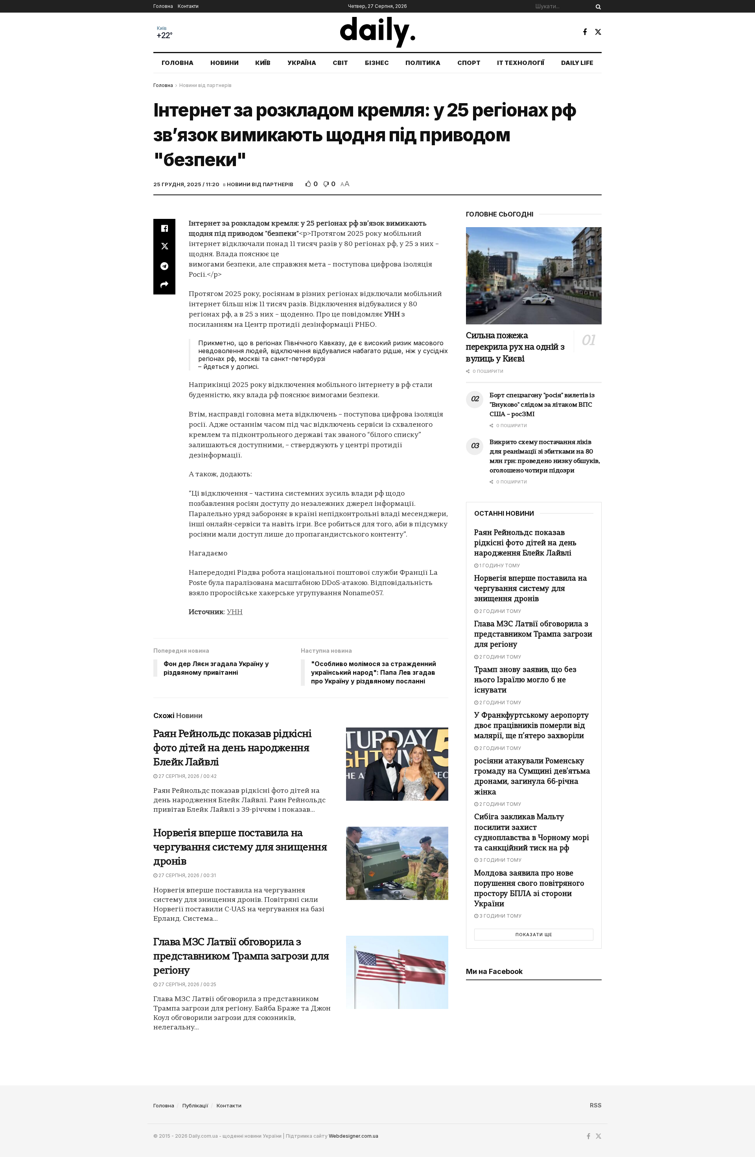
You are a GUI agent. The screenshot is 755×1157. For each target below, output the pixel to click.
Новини (224, 63)
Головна (163, 6)
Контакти (188, 6)
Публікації (195, 1105)
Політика (422, 63)
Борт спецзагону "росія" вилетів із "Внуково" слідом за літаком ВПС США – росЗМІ (542, 405)
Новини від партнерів (205, 85)
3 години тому (499, 860)
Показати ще (534, 934)
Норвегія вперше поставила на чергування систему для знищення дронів (240, 848)
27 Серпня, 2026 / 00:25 (186, 984)
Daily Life (577, 63)
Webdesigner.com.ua (353, 1136)
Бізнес (377, 63)
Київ (162, 28)
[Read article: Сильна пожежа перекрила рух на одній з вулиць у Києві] (534, 275)
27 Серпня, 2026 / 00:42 (187, 776)
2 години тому (499, 611)
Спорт (469, 63)
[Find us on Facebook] (585, 32)
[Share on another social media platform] (164, 285)
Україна (301, 63)
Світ (340, 63)
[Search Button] (597, 6)
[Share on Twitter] (164, 247)
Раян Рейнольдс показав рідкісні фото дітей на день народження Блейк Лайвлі (232, 748)
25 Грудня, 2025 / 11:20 (186, 184)
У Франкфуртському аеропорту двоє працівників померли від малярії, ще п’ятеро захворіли (531, 726)
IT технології (520, 63)
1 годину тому (499, 565)
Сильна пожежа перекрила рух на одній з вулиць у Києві (515, 347)
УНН (235, 612)
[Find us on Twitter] (598, 32)
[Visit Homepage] (377, 32)
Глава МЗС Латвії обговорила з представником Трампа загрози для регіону (241, 957)
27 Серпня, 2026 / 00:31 (186, 875)
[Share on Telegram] (164, 266)
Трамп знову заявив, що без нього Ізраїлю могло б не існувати (525, 680)
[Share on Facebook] (164, 228)
